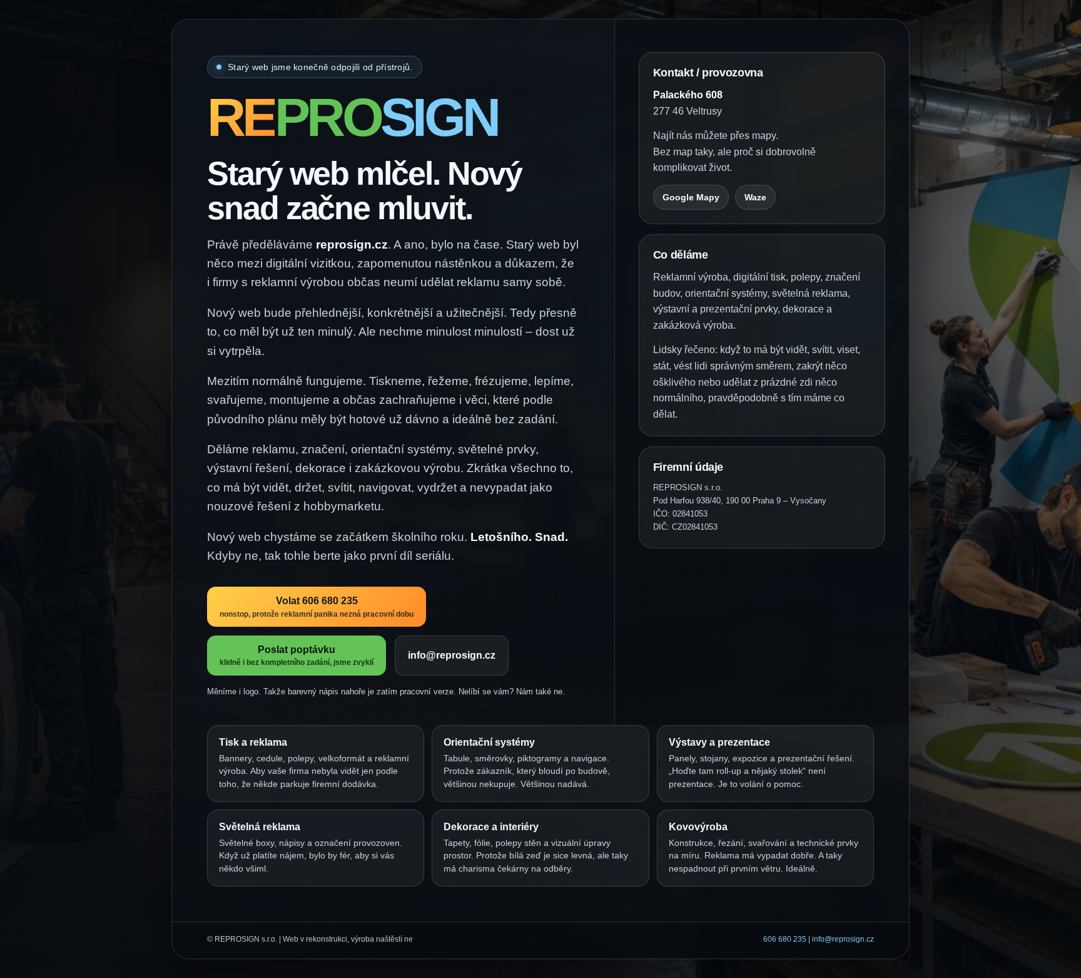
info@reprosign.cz (451, 655)
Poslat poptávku (296, 655)
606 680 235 (784, 939)
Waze (755, 197)
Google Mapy (690, 197)
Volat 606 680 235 (317, 607)
